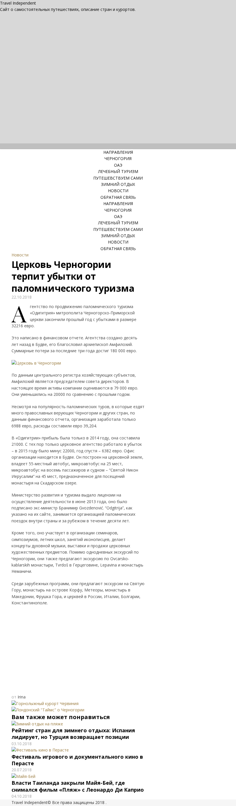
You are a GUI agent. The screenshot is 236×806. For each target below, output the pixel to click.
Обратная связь (118, 197)
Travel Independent (18, 3)
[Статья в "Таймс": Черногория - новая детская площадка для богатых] (48, 709)
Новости (118, 190)
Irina (22, 697)
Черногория (118, 158)
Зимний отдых (118, 184)
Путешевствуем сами (118, 178)
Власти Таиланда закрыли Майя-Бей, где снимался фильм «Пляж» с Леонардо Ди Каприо (78, 786)
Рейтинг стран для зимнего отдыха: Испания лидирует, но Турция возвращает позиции (73, 733)
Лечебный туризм (118, 171)
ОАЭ (118, 165)
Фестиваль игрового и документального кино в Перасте (77, 760)
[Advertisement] (78, 651)
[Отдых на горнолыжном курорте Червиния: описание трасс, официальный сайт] (45, 703)
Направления (118, 152)
